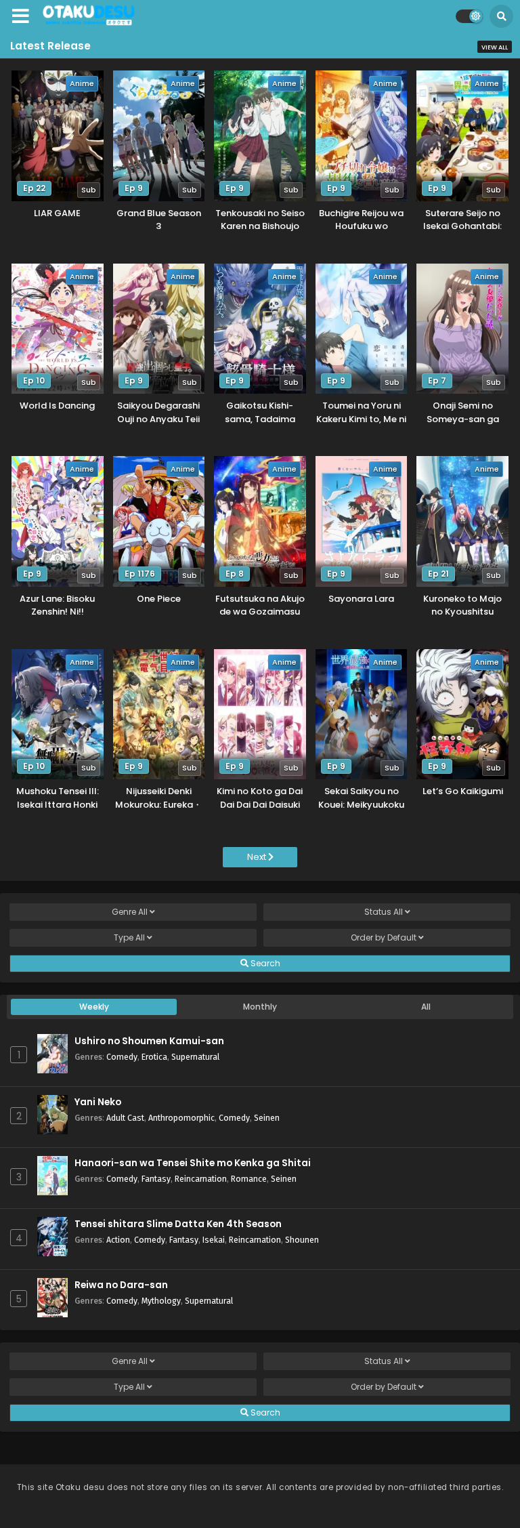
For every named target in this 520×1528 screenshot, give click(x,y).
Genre (130, 911)
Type (129, 937)
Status (383, 911)
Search (264, 963)
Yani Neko (97, 1102)
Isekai (213, 1240)
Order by (383, 937)
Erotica (154, 1057)
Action (118, 1240)
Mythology (161, 1301)
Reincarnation (201, 1179)
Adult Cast (125, 1118)
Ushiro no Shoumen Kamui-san (149, 1041)
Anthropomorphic (181, 1118)
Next (257, 856)
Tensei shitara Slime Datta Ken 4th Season (178, 1224)
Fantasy (156, 1179)
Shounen (302, 1240)
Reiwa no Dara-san (121, 1285)
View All (494, 47)
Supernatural (195, 1057)
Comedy (121, 1057)
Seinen (267, 1118)
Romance (249, 1179)
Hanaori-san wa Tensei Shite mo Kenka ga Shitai (192, 1163)
